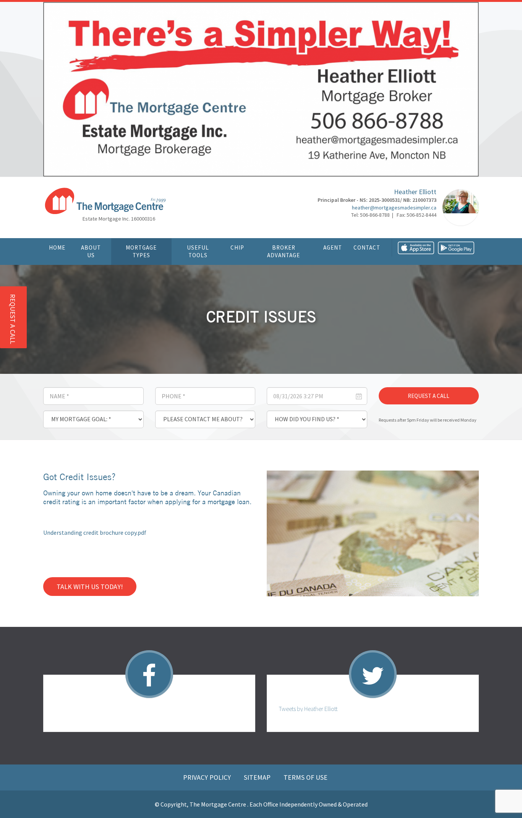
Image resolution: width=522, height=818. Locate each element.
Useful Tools (198, 251)
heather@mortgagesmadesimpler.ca (394, 207)
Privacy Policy (207, 777)
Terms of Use (305, 777)
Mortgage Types (141, 251)
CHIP (237, 247)
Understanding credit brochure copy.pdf (94, 532)
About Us (91, 251)
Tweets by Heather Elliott (308, 709)
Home (57, 247)
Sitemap (258, 777)
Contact (366, 247)
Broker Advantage (283, 251)
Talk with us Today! (90, 586)
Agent (332, 247)
